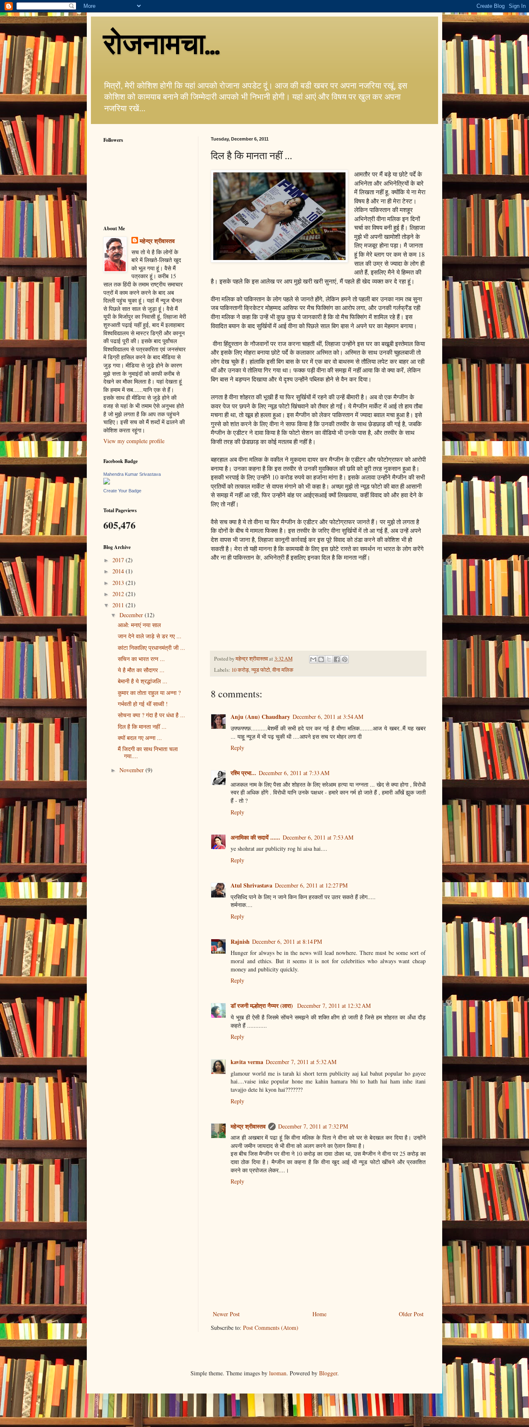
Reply (237, 748)
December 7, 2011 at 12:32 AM (334, 1005)
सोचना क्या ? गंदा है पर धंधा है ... (151, 715)
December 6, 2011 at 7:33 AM (294, 773)
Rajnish (240, 941)
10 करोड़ (240, 669)
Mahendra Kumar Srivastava (132, 474)
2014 (119, 571)
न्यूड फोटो (260, 669)
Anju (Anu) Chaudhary (260, 716)
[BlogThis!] (321, 659)
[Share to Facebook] (337, 659)
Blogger (328, 1373)
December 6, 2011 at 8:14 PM (287, 941)
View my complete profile (133, 441)
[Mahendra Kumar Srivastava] (106, 482)
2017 (119, 560)
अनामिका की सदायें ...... (255, 837)
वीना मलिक (282, 669)
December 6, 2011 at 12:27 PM (311, 885)
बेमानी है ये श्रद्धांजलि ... (142, 681)
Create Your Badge (122, 490)
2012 (119, 594)
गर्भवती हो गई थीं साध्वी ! (143, 704)
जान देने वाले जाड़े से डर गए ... (149, 636)
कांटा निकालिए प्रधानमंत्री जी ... (151, 647)
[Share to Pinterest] (345, 659)
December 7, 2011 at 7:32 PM (313, 1126)
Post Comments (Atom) (270, 1328)
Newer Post (226, 1314)
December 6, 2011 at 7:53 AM (318, 837)
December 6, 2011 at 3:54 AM (328, 717)
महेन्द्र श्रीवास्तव (248, 1126)
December (132, 615)
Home (319, 1314)
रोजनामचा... (161, 44)
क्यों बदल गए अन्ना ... (140, 738)
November (132, 770)
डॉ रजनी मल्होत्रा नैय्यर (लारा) (263, 1005)
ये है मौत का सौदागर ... (141, 670)
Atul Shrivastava (251, 885)
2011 (119, 605)
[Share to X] (329, 659)
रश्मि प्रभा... (243, 772)
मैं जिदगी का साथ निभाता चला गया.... (148, 752)
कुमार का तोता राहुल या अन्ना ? (149, 693)
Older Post (411, 1314)
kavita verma (247, 1061)
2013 (119, 583)
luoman (277, 1373)
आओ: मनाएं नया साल (139, 625)
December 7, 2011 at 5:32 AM (301, 1062)
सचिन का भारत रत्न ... (141, 659)
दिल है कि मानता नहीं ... (142, 726)
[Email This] (313, 659)
